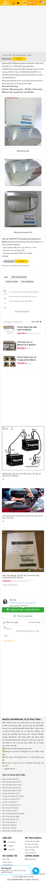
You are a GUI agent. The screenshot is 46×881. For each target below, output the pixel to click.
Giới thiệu (6, 859)
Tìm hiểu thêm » (9, 641)
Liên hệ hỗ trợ (30, 853)
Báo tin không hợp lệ (22, 311)
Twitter (10, 846)
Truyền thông (7, 865)
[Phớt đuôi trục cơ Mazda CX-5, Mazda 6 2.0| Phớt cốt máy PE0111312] (9, 346)
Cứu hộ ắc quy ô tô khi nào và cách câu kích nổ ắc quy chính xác (22, 516)
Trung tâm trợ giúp (32, 841)
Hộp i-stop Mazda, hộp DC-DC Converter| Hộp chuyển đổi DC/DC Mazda (20, 576)
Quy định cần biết (32, 847)
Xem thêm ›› (29, 301)
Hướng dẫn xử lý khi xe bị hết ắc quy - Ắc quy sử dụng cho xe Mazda (21, 474)
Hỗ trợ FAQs (30, 850)
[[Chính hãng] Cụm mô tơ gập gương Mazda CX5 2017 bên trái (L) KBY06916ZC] (9, 361)
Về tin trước (6, 59)
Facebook (11, 842)
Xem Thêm (36, 322)
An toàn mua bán (31, 844)
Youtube (11, 850)
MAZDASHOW (18, 880)
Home (5, 55)
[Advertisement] (23, 28)
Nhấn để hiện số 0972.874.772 (25, 610)
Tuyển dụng (7, 862)
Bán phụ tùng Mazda (17, 55)
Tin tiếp (18, 59)
